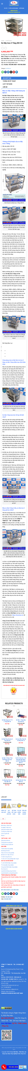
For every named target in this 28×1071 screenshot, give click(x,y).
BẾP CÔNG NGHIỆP (5, 889)
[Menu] (2, 4)
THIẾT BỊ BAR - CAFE (6, 838)
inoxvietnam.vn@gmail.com (14, 12)
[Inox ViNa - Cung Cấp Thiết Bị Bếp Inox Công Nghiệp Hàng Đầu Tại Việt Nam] (14, 3)
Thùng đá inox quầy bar (7, 842)
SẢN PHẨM (3, 846)
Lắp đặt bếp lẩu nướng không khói (9, 873)
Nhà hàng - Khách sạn (6, 825)
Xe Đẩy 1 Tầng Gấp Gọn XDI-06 (21, 720)
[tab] (14, 78)
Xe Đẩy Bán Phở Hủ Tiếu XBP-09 (7, 780)
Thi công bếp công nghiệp (7, 865)
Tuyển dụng (21, 8)
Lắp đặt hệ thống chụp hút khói (8, 871)
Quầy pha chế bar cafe (6, 829)
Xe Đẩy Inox (9, 40)
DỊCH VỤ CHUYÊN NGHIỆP (7, 860)
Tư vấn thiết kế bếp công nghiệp (8, 863)
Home (2, 40)
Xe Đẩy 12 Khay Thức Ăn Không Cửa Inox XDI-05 (7, 759)
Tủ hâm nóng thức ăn (6, 856)
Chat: (21, 1067)
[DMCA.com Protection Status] (6, 1008)
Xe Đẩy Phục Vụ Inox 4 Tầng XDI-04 (7, 739)
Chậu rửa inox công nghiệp (7, 852)
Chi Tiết (7, 723)
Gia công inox (4, 869)
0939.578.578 (14, 10)
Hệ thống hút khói (5, 850)
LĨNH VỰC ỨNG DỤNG (6, 823)
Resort (2, 835)
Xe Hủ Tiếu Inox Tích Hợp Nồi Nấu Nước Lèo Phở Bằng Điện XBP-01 (21, 760)
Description (7, 78)
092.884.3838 (9, 897)
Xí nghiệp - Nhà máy (6, 827)
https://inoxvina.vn (10, 991)
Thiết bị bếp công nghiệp (7, 848)
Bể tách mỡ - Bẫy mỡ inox (7, 854)
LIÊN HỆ (5, 87)
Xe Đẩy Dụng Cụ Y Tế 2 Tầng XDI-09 (7, 720)
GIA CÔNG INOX (15, 889)
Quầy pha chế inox (5, 840)
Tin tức (6, 8)
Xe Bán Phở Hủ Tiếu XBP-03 (21, 780)
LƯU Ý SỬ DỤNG (7, 84)
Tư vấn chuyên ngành (13, 8)
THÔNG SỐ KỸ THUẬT (9, 81)
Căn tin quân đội (5, 833)
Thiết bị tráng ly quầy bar (7, 844)
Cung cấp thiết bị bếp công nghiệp (9, 867)
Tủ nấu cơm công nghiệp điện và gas (10, 858)
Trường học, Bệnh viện (6, 831)
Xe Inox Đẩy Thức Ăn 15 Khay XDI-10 (21, 739)
